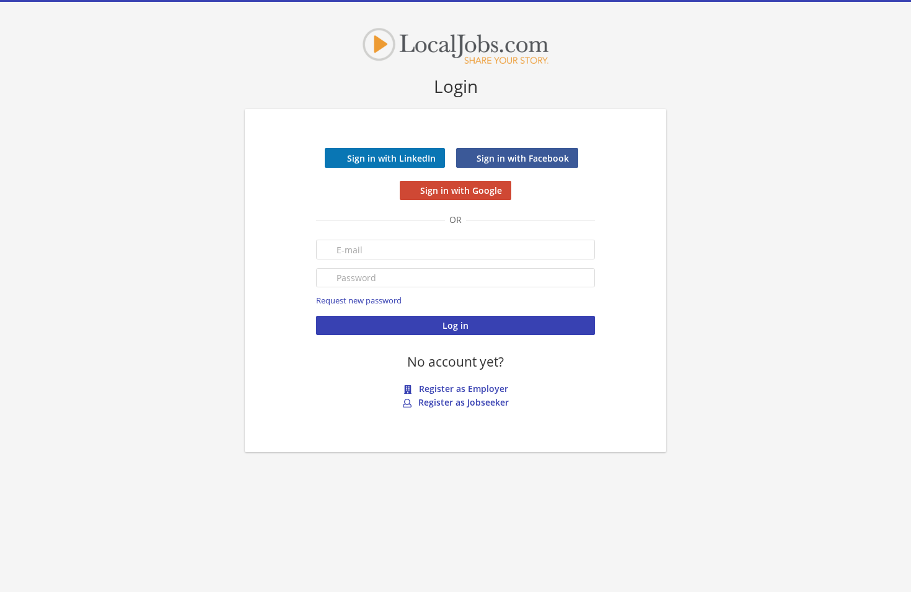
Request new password (359, 300)
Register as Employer (462, 388)
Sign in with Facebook (523, 158)
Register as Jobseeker (462, 402)
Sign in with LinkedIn (391, 158)
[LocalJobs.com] (455, 46)
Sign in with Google (461, 190)
